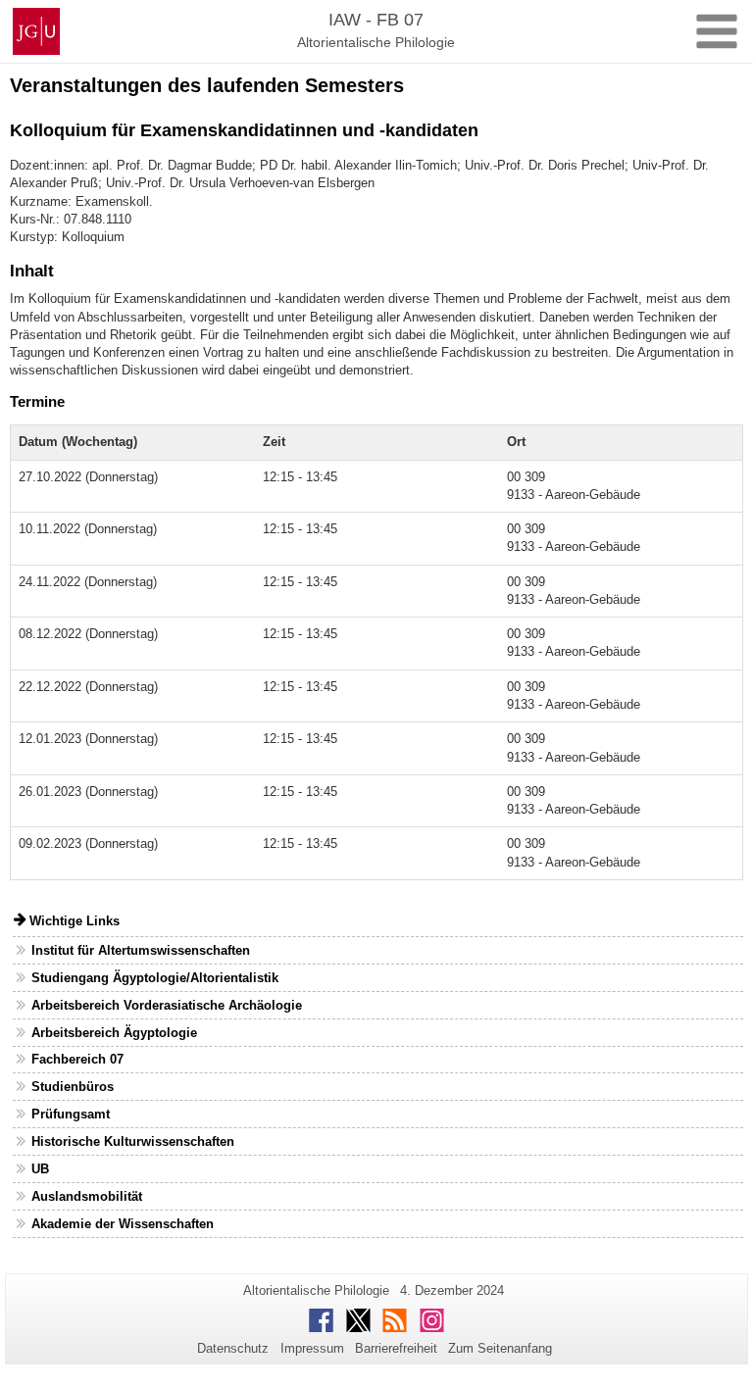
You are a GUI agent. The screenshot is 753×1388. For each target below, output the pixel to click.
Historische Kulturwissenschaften (132, 1141)
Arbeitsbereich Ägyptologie (114, 1032)
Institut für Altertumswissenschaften (140, 950)
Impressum (312, 1348)
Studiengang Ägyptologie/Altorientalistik (154, 977)
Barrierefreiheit (396, 1348)
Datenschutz (233, 1348)
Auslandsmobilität (86, 1196)
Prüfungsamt (70, 1114)
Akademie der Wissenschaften (122, 1223)
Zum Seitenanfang (500, 1348)
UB (40, 1169)
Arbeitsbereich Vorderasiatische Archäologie (166, 1005)
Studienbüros (72, 1086)
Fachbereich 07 (77, 1059)
